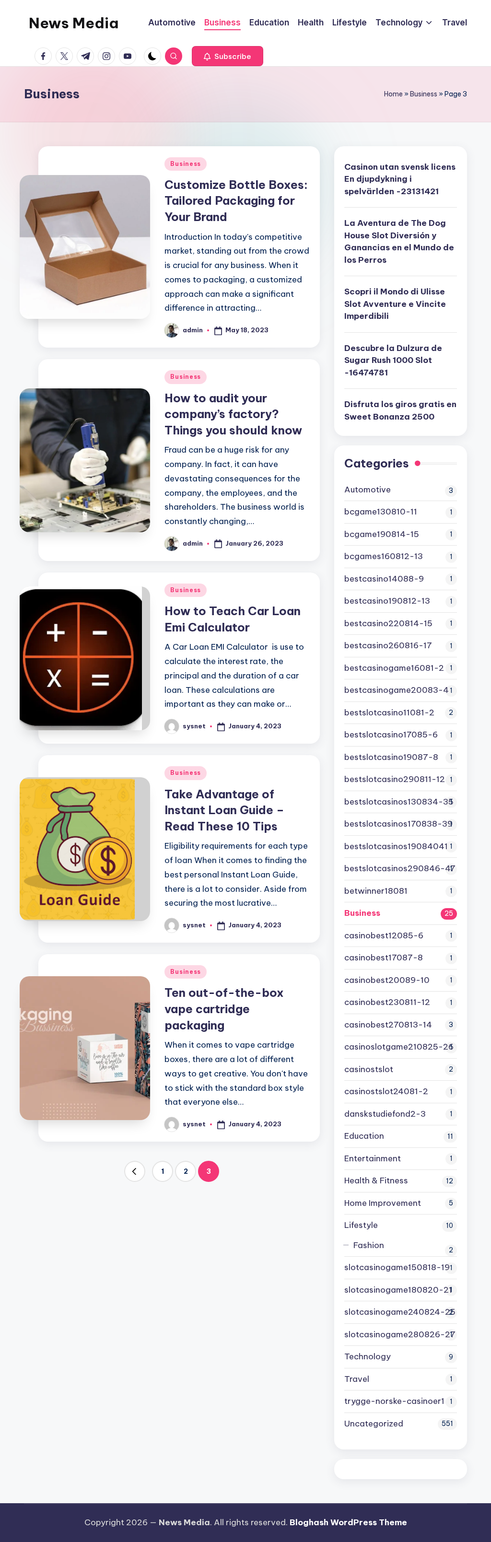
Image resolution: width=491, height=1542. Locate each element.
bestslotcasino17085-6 (391, 734)
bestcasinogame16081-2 (394, 668)
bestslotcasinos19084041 (396, 846)
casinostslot (368, 1069)
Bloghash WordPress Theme (348, 1522)
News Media (73, 23)
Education (364, 1136)
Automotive (367, 489)
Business (423, 94)
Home (393, 94)
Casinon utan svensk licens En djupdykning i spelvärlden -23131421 (400, 179)
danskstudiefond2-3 (385, 1114)
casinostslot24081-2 (386, 1091)
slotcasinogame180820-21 (398, 1290)
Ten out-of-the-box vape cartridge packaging (224, 1008)
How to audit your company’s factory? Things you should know (233, 414)
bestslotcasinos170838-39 (398, 823)
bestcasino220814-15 (388, 623)
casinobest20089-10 (387, 980)
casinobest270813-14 (388, 1024)
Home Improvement (382, 1203)
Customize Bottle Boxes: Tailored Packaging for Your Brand (236, 200)
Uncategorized (373, 1423)
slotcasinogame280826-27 (400, 1334)
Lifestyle (361, 1225)
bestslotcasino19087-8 (391, 757)
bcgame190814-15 (381, 534)
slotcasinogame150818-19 (397, 1267)
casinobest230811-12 (387, 1002)
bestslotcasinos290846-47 (400, 868)
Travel (356, 1379)
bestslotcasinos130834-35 (399, 801)
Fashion (368, 1245)
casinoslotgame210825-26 (399, 1046)
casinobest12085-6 (383, 935)
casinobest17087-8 (383, 957)
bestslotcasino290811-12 (394, 779)
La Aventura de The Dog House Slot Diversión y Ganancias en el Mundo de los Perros (399, 241)
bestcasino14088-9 (384, 578)
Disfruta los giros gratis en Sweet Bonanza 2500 (400, 410)
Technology (367, 1356)
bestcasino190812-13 (387, 601)
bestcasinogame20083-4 (396, 690)
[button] (227, 56)
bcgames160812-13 (383, 556)
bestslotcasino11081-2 (389, 712)
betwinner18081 (376, 891)
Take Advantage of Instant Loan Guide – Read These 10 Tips (224, 810)
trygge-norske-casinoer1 (394, 1401)
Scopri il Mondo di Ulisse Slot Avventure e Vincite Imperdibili (395, 303)
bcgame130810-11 (380, 511)
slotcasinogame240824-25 (400, 1312)
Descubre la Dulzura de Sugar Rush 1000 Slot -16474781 (393, 360)
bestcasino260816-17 (388, 645)
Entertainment (372, 1158)
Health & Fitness (376, 1180)
